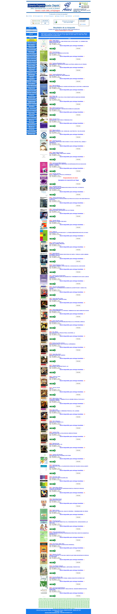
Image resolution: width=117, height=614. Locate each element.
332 (44, 606)
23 (74, 598)
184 (81, 602)
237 (75, 603)
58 (73, 599)
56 (70, 599)
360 (44, 607)
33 (88, 598)
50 (61, 599)
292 (74, 605)
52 (64, 599)
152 (74, 601)
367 (57, 607)
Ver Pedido (83, 24)
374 (70, 607)
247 (42, 604)
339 (57, 606)
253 (53, 604)
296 (81, 605)
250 (48, 604)
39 (46, 599)
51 (63, 599)
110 (48, 600)
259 (64, 604)
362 (48, 607)
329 (39, 606)
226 (55, 603)
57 (71, 599)
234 (70, 603)
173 (61, 602)
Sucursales (77, 16)
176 (66, 602)
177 (68, 602)
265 (75, 604)
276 (44, 605)
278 (48, 605)
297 (83, 605)
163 (42, 602)
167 (50, 602)
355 (86, 606)
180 (74, 602)
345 (68, 606)
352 (81, 606)
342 (63, 606)
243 (86, 603)
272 (88, 604)
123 (72, 600)
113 (54, 600)
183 (79, 602)
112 (52, 600)
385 (53, 608)
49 (60, 599)
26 (78, 598)
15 (63, 598)
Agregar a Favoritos (60, 16)
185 (83, 602)
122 (70, 600)
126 (77, 600)
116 (59, 600)
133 (39, 601)
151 (72, 601)
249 (46, 604)
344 (66, 606)
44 (53, 599)
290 (70, 605)
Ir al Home (30, 16)
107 (43, 600)
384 (88, 607)
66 (84, 599)
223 (50, 603)
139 (50, 601)
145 (61, 601)
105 (39, 600)
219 (42, 603)
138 (48, 601)
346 (70, 606)
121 (68, 600)
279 (50, 605)
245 (39, 604)
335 (50, 606)
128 (81, 600)
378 (77, 607)
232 (66, 603)
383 (86, 607)
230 (63, 603)
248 (44, 604)
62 (78, 599)
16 (64, 598)
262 (70, 604)
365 (53, 607)
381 (83, 607)
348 (74, 606)
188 (88, 602)
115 (57, 600)
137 (46, 601)
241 (83, 603)
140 (52, 601)
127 (79, 600)
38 (44, 599)
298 (85, 605)
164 (44, 602)
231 (64, 603)
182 (77, 602)
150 (70, 601)
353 (83, 606)
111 (50, 600)
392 (66, 608)
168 (52, 602)
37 (43, 599)
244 (88, 603)
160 (88, 601)
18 (67, 598)
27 (80, 598)
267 (79, 604)
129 (83, 600)
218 (41, 603)
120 (66, 600)
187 (86, 602)
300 (88, 605)
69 (88, 599)
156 (81, 601)
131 (86, 600)
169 (53, 602)
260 (66, 604)
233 (68, 603)
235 (72, 603)
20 (70, 598)
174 (63, 602)
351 (79, 606)
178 (70, 602)
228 (59, 603)
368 (59, 607)
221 (46, 603)
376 (74, 607)
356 (88, 606)
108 (45, 600)
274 (41, 605)
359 (42, 607)
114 (55, 600)
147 (64, 601)
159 (86, 601)
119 (64, 600)
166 (48, 602)
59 (74, 599)
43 (51, 599)
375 (72, 607)
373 (68, 607)
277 (46, 605)
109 (47, 600)
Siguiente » (69, 608)
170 (55, 602)
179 (72, 602)
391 (64, 608)
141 (53, 601)
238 (77, 603)
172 (59, 602)
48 (58, 599)
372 (66, 607)
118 (63, 600)
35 (40, 599)
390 (62, 608)
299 (86, 605)
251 (50, 604)
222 (48, 603)
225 (53, 603)
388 (59, 608)
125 (75, 600)
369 (61, 607)
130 (84, 600)
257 (61, 604)
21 (71, 598)
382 (85, 607)
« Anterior (44, 598)
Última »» (73, 608)
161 (39, 602)
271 (86, 604)
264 (74, 604)
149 (68, 601)
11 (57, 598)
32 (87, 598)
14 (61, 598)
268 (81, 604)
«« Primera (40, 598)
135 (42, 601)
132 (88, 600)
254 (55, 604)
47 (57, 599)
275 (42, 605)
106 (41, 600)
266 (77, 604)
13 (60, 598)
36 (41, 599)
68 (87, 599)
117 (61, 600)
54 (67, 599)
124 (73, 600)
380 (81, 607)
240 (81, 603)
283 (57, 605)
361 (46, 607)
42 (50, 599)
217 (39, 603)
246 (41, 604)
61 (77, 599)
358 (41, 607)
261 (68, 604)
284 (59, 605)
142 (55, 601)
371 (64, 607)
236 (74, 603)
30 (84, 598)
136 (44, 601)
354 (85, 606)
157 (83, 601)
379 (79, 607)
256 (59, 604)
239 (79, 603)
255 (57, 604)
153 (75, 601)
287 (64, 605)
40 (47, 599)
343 (64, 606)
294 (77, 605)
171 (57, 602)
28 (81, 598)
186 (85, 602)
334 (48, 606)
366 (55, 607)
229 (61, 603)
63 (80, 599)
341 (61, 606)
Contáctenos (69, 16)
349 (75, 606)
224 (52, 603)
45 (54, 599)
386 (55, 608)
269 (83, 604)
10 (56, 598)
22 (73, 598)
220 (44, 603)
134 (41, 601)
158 (85, 601)
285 (61, 605)
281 (53, 605)
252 (52, 604)
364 (52, 607)
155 (79, 601)
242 (85, 603)
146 (63, 601)
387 (57, 608)
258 (63, 604)
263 (72, 604)
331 (42, 606)
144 (59, 601)
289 (68, 605)
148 (66, 601)
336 (52, 606)
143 (57, 601)
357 (39, 607)
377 (75, 607)
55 (68, 599)
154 (77, 601)
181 (75, 602)
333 (46, 606)
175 (64, 602)
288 (66, 605)
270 (85, 604)
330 (41, 606)
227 (57, 603)
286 (63, 605)
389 (61, 608)
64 (81, 599)
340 (59, 606)
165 (46, 602)
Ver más (78, 48)
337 (53, 606)
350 (77, 606)
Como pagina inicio (39, 16)
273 (39, 605)
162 (41, 602)
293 (75, 605)
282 (55, 605)
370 (63, 607)
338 (55, 606)
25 (77, 598)
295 (79, 605)
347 (72, 606)
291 (72, 605)
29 (83, 598)
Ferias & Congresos (49, 16)
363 (50, 607)
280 (52, 605)
